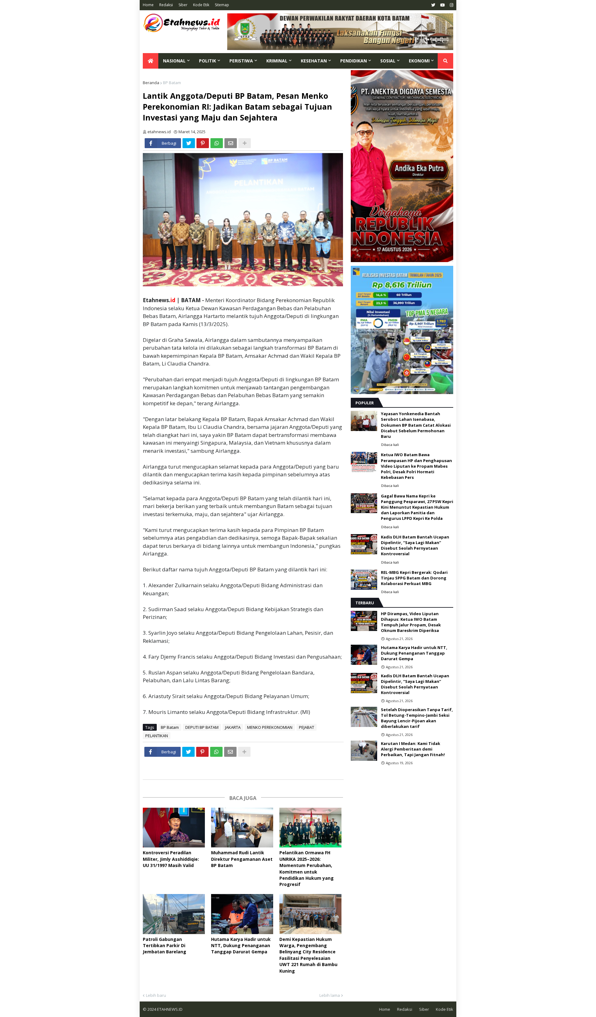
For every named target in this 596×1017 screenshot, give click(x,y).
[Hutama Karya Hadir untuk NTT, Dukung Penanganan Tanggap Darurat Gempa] (242, 914)
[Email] (230, 143)
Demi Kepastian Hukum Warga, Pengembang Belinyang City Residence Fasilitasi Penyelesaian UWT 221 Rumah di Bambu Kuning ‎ (308, 955)
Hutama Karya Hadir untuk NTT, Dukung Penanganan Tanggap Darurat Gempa (241, 945)
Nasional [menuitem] (174, 61)
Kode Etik (201, 4)
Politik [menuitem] (207, 61)
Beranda (151, 82)
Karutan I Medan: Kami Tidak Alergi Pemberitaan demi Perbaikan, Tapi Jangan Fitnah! (413, 749)
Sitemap (222, 4)
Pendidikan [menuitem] (353, 61)
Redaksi (166, 4)
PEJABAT (306, 727)
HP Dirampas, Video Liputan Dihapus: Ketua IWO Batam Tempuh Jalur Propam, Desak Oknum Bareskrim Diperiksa (411, 622)
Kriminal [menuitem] (276, 61)
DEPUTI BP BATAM (202, 727)
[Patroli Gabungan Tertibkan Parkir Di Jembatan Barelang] (174, 914)
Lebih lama (329, 995)
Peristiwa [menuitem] (241, 61)
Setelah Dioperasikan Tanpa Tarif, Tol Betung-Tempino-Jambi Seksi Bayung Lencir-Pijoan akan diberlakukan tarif (417, 718)
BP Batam (172, 82)
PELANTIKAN (156, 735)
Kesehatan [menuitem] (314, 61)
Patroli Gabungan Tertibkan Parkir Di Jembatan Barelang (164, 945)
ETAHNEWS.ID (169, 1009)
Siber (182, 4)
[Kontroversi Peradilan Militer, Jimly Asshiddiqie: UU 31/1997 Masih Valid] (174, 828)
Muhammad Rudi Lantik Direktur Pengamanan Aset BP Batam (242, 859)
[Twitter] (189, 143)
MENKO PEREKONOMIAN (269, 727)
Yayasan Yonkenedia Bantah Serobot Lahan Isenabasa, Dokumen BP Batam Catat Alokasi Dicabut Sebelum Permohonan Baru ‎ (416, 425)
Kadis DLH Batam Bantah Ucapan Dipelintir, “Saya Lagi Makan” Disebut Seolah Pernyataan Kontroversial (415, 545)
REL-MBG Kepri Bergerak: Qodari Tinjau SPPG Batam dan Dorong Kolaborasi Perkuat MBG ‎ (414, 578)
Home (148, 4)
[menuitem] (150, 61)
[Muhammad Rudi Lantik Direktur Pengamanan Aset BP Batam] (242, 828)
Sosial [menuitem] (387, 61)
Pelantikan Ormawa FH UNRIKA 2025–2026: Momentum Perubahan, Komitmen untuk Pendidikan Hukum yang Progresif (306, 868)
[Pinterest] (202, 143)
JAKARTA (233, 727)
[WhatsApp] (216, 143)
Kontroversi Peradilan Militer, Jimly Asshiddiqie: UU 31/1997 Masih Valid (171, 859)
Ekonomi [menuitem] (419, 61)
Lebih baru (156, 995)
